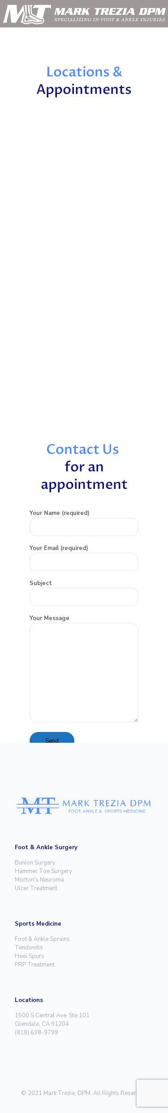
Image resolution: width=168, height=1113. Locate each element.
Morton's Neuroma (39, 880)
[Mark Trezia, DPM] (84, 13)
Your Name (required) (60, 513)
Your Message (49, 618)
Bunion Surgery (35, 863)
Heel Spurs (29, 956)
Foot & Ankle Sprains (42, 939)
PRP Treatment (35, 965)
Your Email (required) (59, 548)
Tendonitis (29, 948)
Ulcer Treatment (36, 888)
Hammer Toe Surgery (43, 871)
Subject (41, 583)
